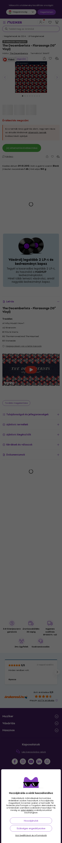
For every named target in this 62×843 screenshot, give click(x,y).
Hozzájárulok (31, 821)
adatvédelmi (27, 810)
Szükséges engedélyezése (31, 828)
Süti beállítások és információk (31, 835)
